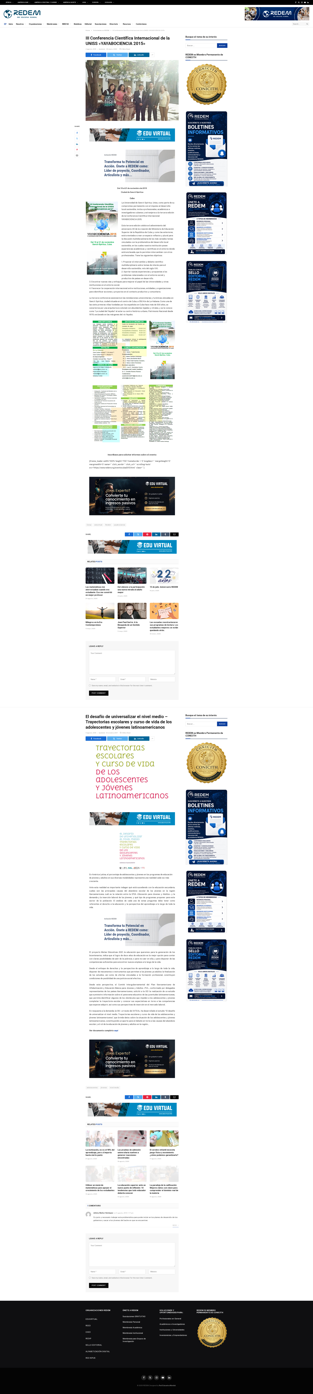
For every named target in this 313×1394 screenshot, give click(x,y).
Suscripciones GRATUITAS (134, 1316)
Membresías (52, 24)
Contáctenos (141, 24)
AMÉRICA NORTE (69, 2)
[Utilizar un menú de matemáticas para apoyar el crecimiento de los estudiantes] (100, 1174)
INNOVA (65, 24)
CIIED (88, 1332)
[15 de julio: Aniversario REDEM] (164, 576)
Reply (175, 1225)
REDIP (88, 1338)
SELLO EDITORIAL (94, 1345)
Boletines (78, 24)
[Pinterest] (77, 149)
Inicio (11, 24)
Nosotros (20, 24)
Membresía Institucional (133, 1333)
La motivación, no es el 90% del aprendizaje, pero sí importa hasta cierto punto (100, 1152)
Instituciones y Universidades (172, 1330)
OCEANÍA (108, 2)
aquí (116, 1030)
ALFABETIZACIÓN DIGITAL (98, 1351)
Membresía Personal (131, 1322)
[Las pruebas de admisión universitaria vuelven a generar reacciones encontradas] (132, 1138)
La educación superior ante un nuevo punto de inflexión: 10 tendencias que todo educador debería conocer (132, 1189)
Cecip (89, 525)
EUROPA (95, 2)
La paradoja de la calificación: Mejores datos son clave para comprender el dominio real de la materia (164, 1189)
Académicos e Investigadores (172, 1324)
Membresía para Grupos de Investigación (134, 1340)
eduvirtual (98, 525)
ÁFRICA (8, 2)
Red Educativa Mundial (167, 1385)
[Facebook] (77, 132)
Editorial (88, 24)
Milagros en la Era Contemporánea (94, 623)
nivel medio (114, 1088)
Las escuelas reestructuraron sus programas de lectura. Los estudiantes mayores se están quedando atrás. (164, 626)
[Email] (77, 155)
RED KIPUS (90, 1358)
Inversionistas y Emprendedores (173, 1335)
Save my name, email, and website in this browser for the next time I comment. (122, 686)
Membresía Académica (132, 1327)
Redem (108, 525)
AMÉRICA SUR (23, 2)
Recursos (127, 24)
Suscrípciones (100, 24)
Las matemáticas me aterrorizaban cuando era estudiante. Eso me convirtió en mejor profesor (99, 591)
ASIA (84, 2)
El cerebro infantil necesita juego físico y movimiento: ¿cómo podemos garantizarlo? (164, 1152)
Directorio (114, 24)
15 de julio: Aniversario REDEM (164, 587)
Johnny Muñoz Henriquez (103, 1213)
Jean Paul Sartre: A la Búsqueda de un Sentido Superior (129, 625)
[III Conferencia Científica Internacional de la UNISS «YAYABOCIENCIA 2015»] (132, 90)
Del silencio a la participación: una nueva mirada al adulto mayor (131, 590)
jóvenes (104, 1088)
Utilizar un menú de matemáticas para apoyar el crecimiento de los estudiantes (100, 1188)
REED (88, 1326)
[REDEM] (22, 14)
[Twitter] (77, 138)
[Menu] (5, 24)
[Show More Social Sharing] (152, 55)
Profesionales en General (170, 1319)
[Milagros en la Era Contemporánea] (100, 611)
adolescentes (92, 1088)
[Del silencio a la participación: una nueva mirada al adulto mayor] (132, 576)
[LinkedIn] (77, 144)
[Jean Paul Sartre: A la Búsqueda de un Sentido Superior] (132, 611)
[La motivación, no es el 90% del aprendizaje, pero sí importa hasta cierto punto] (100, 1138)
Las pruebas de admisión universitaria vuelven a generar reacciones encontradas (129, 1154)
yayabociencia (119, 525)
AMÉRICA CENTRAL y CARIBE (45, 2)
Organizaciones (35, 24)
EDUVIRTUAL (91, 1319)
